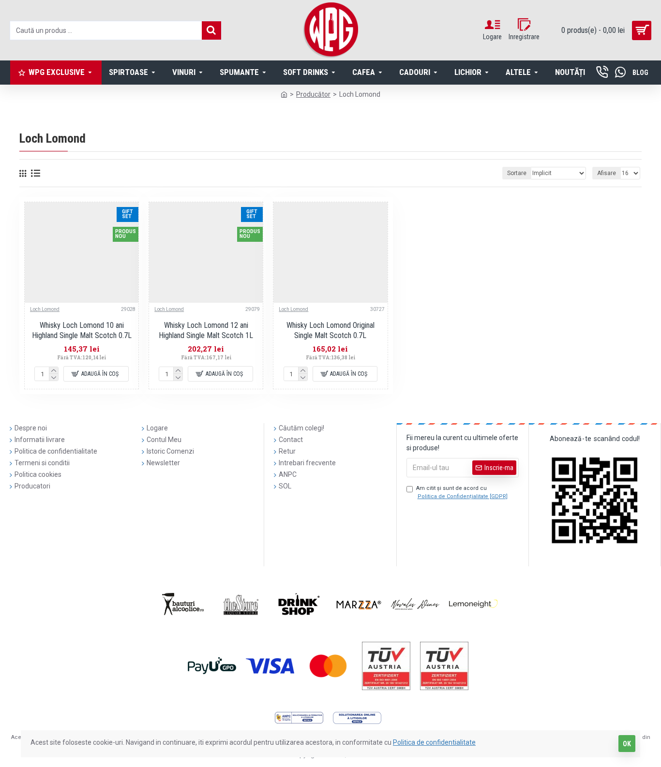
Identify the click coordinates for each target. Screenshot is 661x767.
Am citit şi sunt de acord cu (462, 492)
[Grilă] (22, 173)
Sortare (516, 173)
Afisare (606, 173)
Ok (627, 744)
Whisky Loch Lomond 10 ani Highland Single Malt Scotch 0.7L (82, 330)
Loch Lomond (45, 309)
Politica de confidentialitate (434, 742)
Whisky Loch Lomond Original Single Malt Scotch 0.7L (330, 330)
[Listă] (35, 173)
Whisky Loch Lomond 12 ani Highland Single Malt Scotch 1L (206, 330)
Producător (313, 94)
